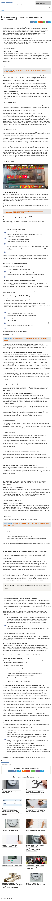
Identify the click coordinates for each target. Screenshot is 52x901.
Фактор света (7, 2)
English (2, 10)
